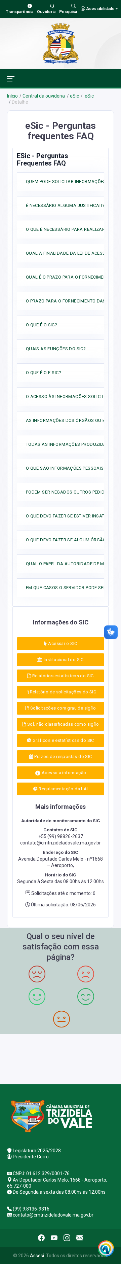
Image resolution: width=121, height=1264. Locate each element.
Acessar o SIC (62, 643)
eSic (74, 96)
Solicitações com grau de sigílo (62, 708)
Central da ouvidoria (44, 96)
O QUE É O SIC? (41, 324)
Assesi (37, 1255)
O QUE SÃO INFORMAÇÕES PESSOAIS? (66, 468)
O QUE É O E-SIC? (43, 372)
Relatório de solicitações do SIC (62, 691)
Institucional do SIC (63, 659)
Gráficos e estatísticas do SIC (63, 740)
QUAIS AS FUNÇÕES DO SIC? (56, 348)
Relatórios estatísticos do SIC (62, 675)
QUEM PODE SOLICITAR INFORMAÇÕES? (67, 181)
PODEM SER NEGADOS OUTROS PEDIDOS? (69, 492)
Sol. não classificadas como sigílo (62, 724)
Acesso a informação (63, 772)
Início (12, 96)
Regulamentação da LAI (63, 788)
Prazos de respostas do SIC (62, 756)
